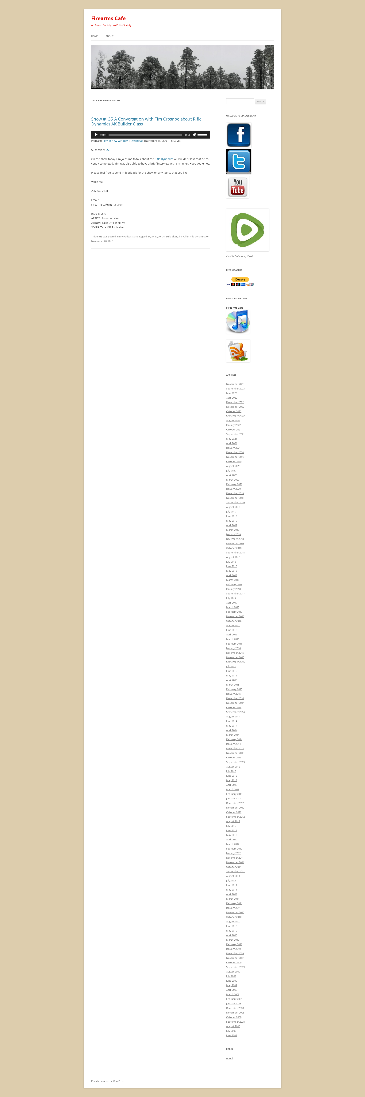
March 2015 (232, 684)
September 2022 (235, 416)
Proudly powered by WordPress (107, 1081)
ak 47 (154, 236)
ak (149, 236)
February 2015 (234, 689)
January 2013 (233, 798)
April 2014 (231, 730)
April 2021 (231, 443)
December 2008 (235, 1008)
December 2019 (235, 493)
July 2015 (231, 666)
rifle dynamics (198, 236)
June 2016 (231, 630)
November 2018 (235, 543)
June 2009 (231, 980)
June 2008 (231, 1035)
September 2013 (235, 762)
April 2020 (231, 475)
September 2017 (235, 593)
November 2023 (235, 384)
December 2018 (235, 539)
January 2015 (233, 693)
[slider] (203, 134)
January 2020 (233, 488)
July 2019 (231, 511)
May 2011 (231, 889)
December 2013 (235, 748)
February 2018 (234, 584)
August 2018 (233, 557)
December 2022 (235, 402)
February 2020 (234, 484)
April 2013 (231, 784)
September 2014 (235, 712)
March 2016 (232, 639)
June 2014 (231, 721)
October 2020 (233, 461)
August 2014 (233, 716)
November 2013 (235, 753)
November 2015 (235, 657)
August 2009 (233, 971)
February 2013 (234, 794)
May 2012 (231, 835)
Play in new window (115, 141)
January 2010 (233, 948)
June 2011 (231, 885)
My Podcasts (126, 236)
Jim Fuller (184, 236)
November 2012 (235, 807)
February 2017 (234, 611)
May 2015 (231, 675)
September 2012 (235, 816)
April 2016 (231, 634)
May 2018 (231, 570)
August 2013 (233, 766)
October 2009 (233, 962)
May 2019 (231, 520)
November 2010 (235, 912)
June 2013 (231, 775)
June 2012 (231, 830)
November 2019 (235, 498)
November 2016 (235, 616)
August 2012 (233, 821)
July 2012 (231, 825)
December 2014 (235, 698)
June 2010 (231, 926)
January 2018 (233, 589)
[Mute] (194, 135)
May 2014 (231, 725)
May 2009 (231, 985)
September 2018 (235, 552)
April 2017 (231, 602)
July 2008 (231, 1030)
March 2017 (232, 607)
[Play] (96, 135)
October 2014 (233, 707)
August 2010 (233, 921)
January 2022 (233, 425)
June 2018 (231, 566)
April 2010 (231, 935)
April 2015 (231, 680)
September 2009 (235, 967)
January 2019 (233, 534)
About (109, 36)
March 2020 (232, 479)
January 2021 (233, 447)
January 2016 (233, 648)
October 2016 (233, 621)
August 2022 (233, 420)
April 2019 (231, 525)
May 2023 (231, 393)
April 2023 (231, 397)
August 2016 (233, 625)
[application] (150, 135)
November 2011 (235, 862)
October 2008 (233, 1017)
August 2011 (233, 876)
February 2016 (234, 643)
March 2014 (232, 734)
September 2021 (235, 434)
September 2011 (235, 871)
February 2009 (234, 999)
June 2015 (231, 671)
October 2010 (233, 917)
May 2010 (231, 930)
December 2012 (235, 803)
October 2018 (233, 548)
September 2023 (235, 388)
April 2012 (231, 839)
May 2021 (231, 438)
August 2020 (233, 466)
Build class (171, 236)
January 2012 (233, 853)
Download (137, 141)
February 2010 (234, 944)
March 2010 (232, 939)
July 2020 (231, 470)
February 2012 (234, 848)
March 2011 (232, 898)
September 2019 (235, 502)
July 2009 (231, 976)
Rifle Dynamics (164, 159)
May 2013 (231, 780)
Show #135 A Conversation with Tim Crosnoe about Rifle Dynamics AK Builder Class (146, 121)
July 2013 (231, 771)
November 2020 (235, 457)
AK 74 (161, 236)
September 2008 (235, 1021)
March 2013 (232, 789)
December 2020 (235, 452)
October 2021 (233, 429)
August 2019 (233, 507)
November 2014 (235, 703)
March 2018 (232, 580)
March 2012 (232, 844)
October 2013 (233, 757)
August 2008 (233, 1026)
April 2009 (231, 989)
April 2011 (231, 894)
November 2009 (235, 958)
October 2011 (233, 866)
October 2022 (233, 411)
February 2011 (234, 903)
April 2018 (231, 575)
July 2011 (231, 880)
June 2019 (231, 516)
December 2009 (235, 953)
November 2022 (235, 406)
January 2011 (233, 907)
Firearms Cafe (108, 18)
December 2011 (235, 857)
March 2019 (232, 529)
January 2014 (233, 744)
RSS (108, 150)
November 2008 (235, 1012)
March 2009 (232, 994)
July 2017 (231, 598)
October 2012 (233, 812)
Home (94, 36)
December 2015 (235, 652)
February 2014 (234, 739)
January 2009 (233, 1003)
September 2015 (235, 662)
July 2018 (231, 561)
